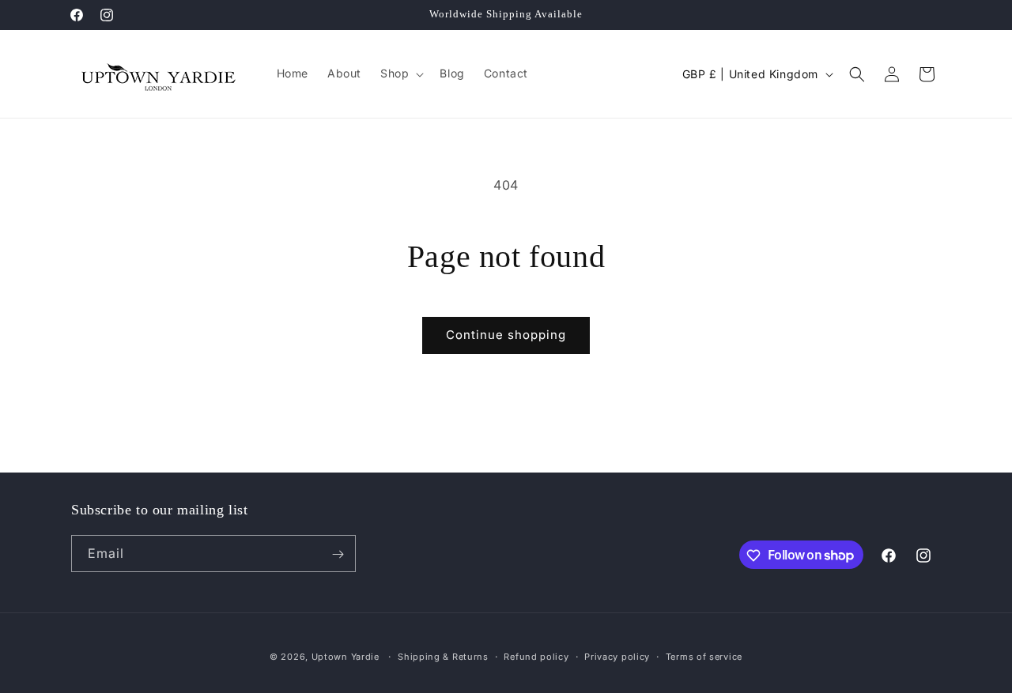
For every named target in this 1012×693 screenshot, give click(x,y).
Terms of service (704, 655)
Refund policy (536, 655)
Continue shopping (506, 334)
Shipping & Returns (443, 655)
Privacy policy (617, 655)
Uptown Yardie (347, 656)
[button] (400, 73)
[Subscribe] (337, 554)
